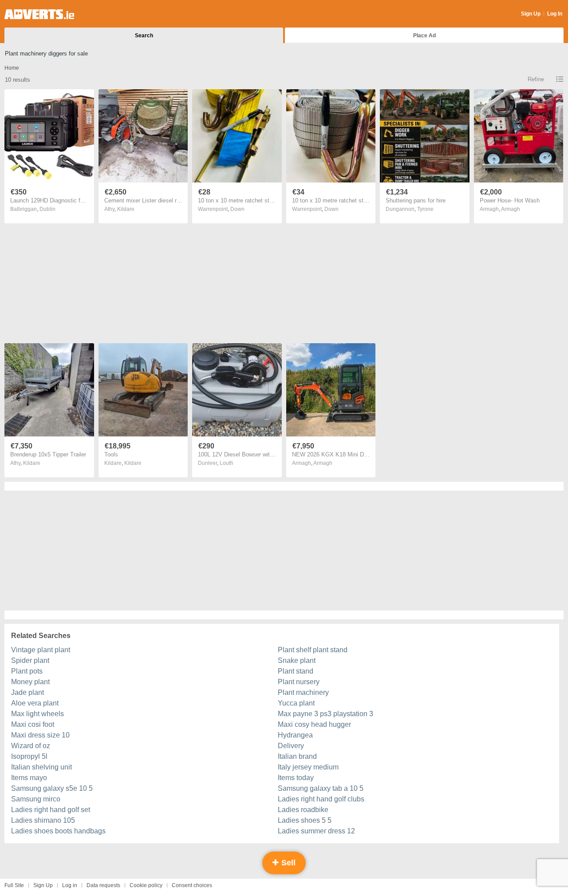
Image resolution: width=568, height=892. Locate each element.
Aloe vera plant (35, 703)
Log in (69, 885)
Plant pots (27, 671)
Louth (226, 463)
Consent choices (192, 885)
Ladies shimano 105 (43, 820)
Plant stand (295, 671)
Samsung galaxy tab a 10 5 (320, 788)
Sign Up (530, 14)
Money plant (30, 682)
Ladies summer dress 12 (316, 831)
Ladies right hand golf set (50, 809)
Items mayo (29, 777)
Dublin (47, 209)
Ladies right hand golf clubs (321, 799)
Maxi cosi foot (32, 724)
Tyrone (425, 209)
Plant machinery (303, 692)
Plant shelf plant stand (312, 650)
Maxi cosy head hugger (314, 724)
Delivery (291, 745)
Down (237, 209)
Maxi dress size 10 (40, 735)
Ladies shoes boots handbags (58, 831)
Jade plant (27, 692)
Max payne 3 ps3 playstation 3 (325, 714)
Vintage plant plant (40, 650)
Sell (287, 862)
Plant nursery (299, 682)
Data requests (103, 885)
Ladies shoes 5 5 (304, 820)
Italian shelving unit (41, 767)
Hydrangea (295, 735)
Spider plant (30, 660)
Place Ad (424, 35)
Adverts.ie (39, 14)
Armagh (510, 209)
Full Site (14, 885)
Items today (296, 777)
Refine (536, 79)
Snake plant (297, 660)
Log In (554, 14)
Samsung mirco (35, 799)
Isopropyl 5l (29, 756)
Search (144, 35)
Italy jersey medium (308, 767)
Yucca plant (296, 703)
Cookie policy (146, 885)
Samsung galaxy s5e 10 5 (52, 788)
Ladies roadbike (303, 809)
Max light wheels (37, 714)
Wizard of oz (30, 745)
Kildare (125, 209)
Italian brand (297, 756)
